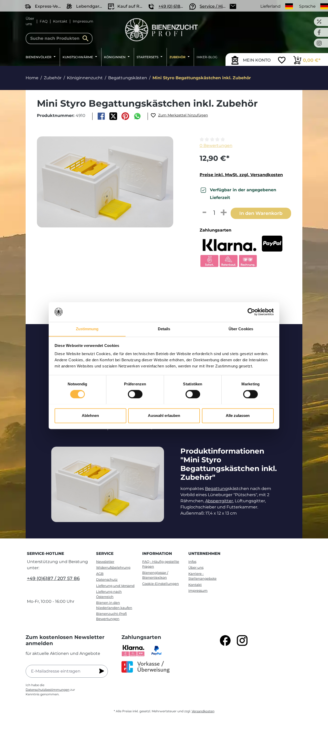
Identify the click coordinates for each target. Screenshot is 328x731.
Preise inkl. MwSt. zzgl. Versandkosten (241, 174)
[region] (109, 191)
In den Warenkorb (260, 213)
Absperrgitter (219, 500)
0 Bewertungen (216, 145)
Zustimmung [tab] (87, 329)
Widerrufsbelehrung (113, 567)
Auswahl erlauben (164, 415)
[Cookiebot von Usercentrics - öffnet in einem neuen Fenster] (251, 312)
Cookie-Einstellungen (160, 584)
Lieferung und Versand (115, 586)
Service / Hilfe (214, 6)
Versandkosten (203, 711)
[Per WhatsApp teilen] (137, 116)
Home (32, 77)
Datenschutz (107, 579)
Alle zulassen (238, 415)
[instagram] (242, 640)
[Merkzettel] (282, 60)
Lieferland (270, 6)
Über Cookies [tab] (241, 329)
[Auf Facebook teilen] (101, 116)
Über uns (30, 21)
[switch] (135, 394)
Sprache (307, 6)
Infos (192, 561)
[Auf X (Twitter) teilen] (113, 116)
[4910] (105, 181)
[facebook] (225, 640)
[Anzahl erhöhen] (224, 213)
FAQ (44, 21)
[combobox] (59, 38)
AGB (100, 574)
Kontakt (60, 21)
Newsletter (105, 561)
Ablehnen (90, 415)
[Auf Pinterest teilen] (125, 116)
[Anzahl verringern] (204, 213)
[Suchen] (87, 38)
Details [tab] (164, 329)
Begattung (216, 488)
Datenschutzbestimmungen (47, 690)
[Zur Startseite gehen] (161, 29)
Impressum (83, 21)
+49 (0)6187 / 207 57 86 (53, 578)
